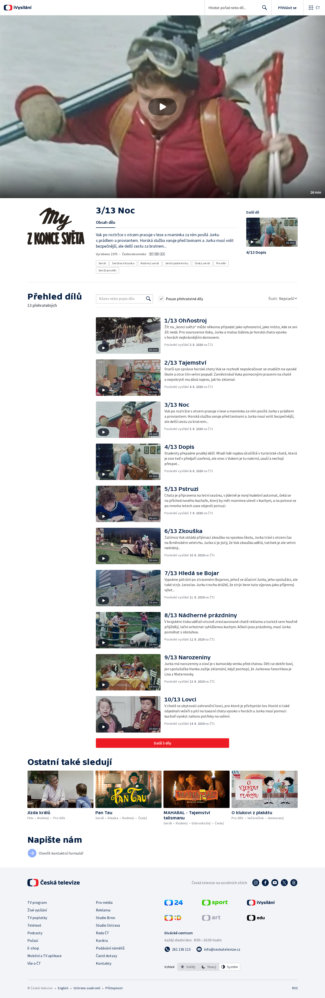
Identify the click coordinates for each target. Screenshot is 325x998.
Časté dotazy (106, 955)
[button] (162, 106)
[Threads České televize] (294, 882)
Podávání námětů (110, 948)
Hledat (264, 7)
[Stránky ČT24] (173, 904)
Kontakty (103, 963)
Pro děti (221, 263)
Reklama (103, 910)
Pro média (104, 902)
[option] (188, 966)
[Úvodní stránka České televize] (54, 882)
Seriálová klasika (123, 263)
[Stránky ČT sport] (215, 904)
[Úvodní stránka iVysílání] (22, 7)
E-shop (33, 948)
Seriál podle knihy (176, 263)
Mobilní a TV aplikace (44, 955)
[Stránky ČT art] (211, 919)
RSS (295, 988)
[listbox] (208, 967)
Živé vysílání (37, 910)
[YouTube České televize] (275, 882)
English (63, 988)
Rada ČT (102, 932)
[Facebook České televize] (265, 882)
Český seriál (202, 263)
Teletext (34, 925)
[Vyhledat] (148, 298)
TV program (37, 902)
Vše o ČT (34, 963)
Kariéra (102, 940)
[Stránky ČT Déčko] (172, 919)
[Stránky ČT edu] (256, 919)
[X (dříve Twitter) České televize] (284, 882)
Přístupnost (114, 988)
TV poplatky (37, 917)
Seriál (102, 263)
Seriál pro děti (107, 270)
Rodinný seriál (150, 263)
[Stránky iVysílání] (261, 904)
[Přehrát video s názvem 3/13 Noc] (162, 106)
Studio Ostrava (108, 925)
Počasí (32, 940)
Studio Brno (105, 917)
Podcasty (34, 932)
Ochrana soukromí (87, 988)
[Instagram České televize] (256, 882)
